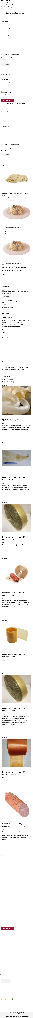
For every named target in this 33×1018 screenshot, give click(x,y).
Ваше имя (4, 21)
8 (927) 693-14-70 (7, 870)
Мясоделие (4, 891)
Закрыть (3, 164)
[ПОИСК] (30, 79)
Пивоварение (5, 885)
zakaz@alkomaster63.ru (7, 5)
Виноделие (4, 888)
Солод (3, 897)
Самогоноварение (6, 882)
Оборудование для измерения (9, 910)
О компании (4, 926)
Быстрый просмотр (4, 850)
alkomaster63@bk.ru (6, 3)
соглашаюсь (22, 57)
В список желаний (4, 843)
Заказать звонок (26, 10)
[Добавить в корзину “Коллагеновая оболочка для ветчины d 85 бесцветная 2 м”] (4, 846)
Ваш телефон (5, 28)
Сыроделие (4, 894)
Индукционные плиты (7, 902)
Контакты (3, 923)
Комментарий (5, 36)
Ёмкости (3, 907)
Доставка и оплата (6, 920)
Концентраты (5, 900)
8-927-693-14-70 (5, 1)
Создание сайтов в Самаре (9, 1010)
